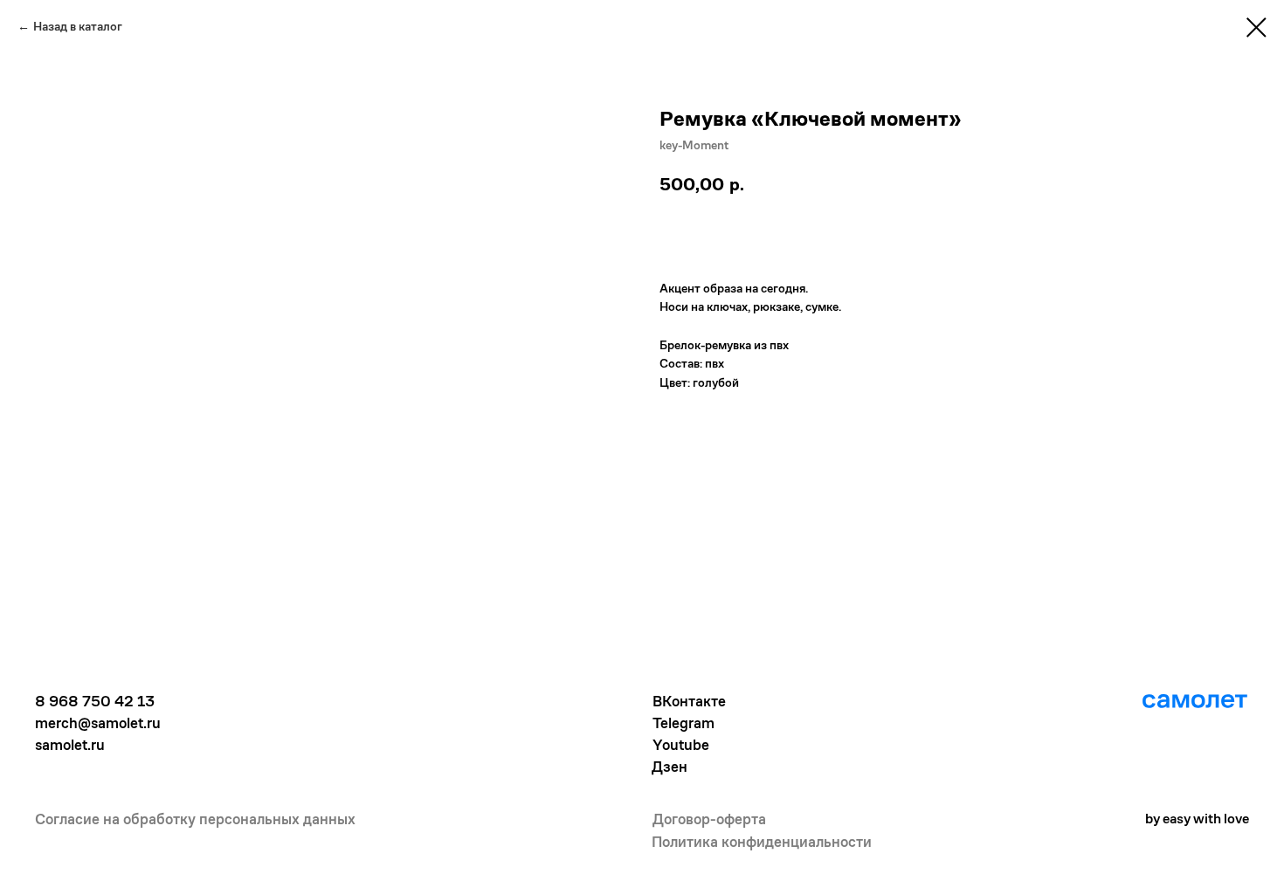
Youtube (680, 744)
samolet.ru (70, 744)
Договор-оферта (709, 819)
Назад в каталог (77, 26)
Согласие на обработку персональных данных (195, 819)
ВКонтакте (689, 701)
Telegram (683, 723)
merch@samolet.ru (98, 723)
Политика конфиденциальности (762, 841)
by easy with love (1197, 818)
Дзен (669, 766)
